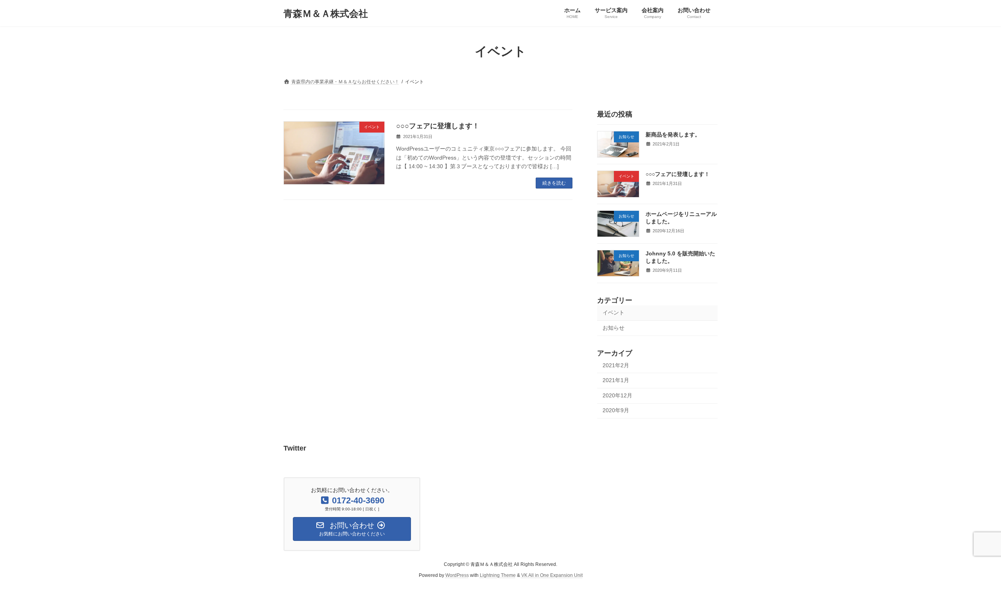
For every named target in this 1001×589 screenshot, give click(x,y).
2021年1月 (616, 380)
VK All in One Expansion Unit (552, 575)
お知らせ (613, 328)
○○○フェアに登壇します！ (437, 126)
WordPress (457, 575)
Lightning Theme (498, 575)
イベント (613, 312)
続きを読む (554, 183)
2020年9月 (616, 411)
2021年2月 (616, 365)
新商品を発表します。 (673, 134)
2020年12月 (617, 395)
